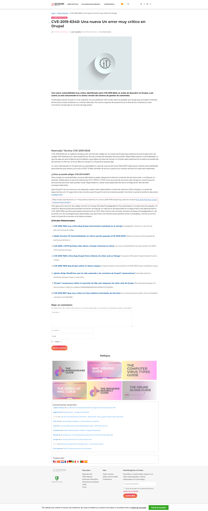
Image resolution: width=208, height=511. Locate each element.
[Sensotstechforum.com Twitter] (141, 4)
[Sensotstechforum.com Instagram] (150, 4)
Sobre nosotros (108, 474)
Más (104, 470)
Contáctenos (107, 479)
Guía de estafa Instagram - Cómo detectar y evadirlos (80, 421)
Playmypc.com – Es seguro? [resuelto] (76, 412)
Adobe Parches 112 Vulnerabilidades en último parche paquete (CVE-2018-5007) (90, 236)
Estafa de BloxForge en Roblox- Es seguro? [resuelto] (82, 430)
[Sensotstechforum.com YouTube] (147, 4)
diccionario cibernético (90, 479)
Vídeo (84, 484)
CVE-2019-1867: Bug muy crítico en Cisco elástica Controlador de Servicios (87, 293)
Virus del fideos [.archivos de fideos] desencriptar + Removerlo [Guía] (83, 426)
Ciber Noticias (72, 4)
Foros (84, 487)
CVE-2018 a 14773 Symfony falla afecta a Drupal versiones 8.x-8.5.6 (84, 246)
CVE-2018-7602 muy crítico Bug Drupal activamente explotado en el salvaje (88, 226)
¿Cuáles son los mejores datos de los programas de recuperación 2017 (91, 407)
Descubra (86, 470)
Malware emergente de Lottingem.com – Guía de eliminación (82, 444)
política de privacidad (138, 507)
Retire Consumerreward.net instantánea (77, 448)
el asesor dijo (56, 195)
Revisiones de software (90, 482)
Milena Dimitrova (61, 32)
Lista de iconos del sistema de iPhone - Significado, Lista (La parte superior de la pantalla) (91, 417)
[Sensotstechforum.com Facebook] (144, 4)
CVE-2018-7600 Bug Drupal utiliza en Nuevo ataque (77, 266)
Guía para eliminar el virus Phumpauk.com (76, 439)
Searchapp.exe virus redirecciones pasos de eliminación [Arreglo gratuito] (87, 435)
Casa (53, 13)
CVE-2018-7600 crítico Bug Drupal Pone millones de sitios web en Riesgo (87, 256)
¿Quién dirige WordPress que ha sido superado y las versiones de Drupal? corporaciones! (94, 273)
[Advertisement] (105, 128)
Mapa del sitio (87, 474)
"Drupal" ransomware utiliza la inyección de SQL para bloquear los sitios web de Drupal (94, 283)
